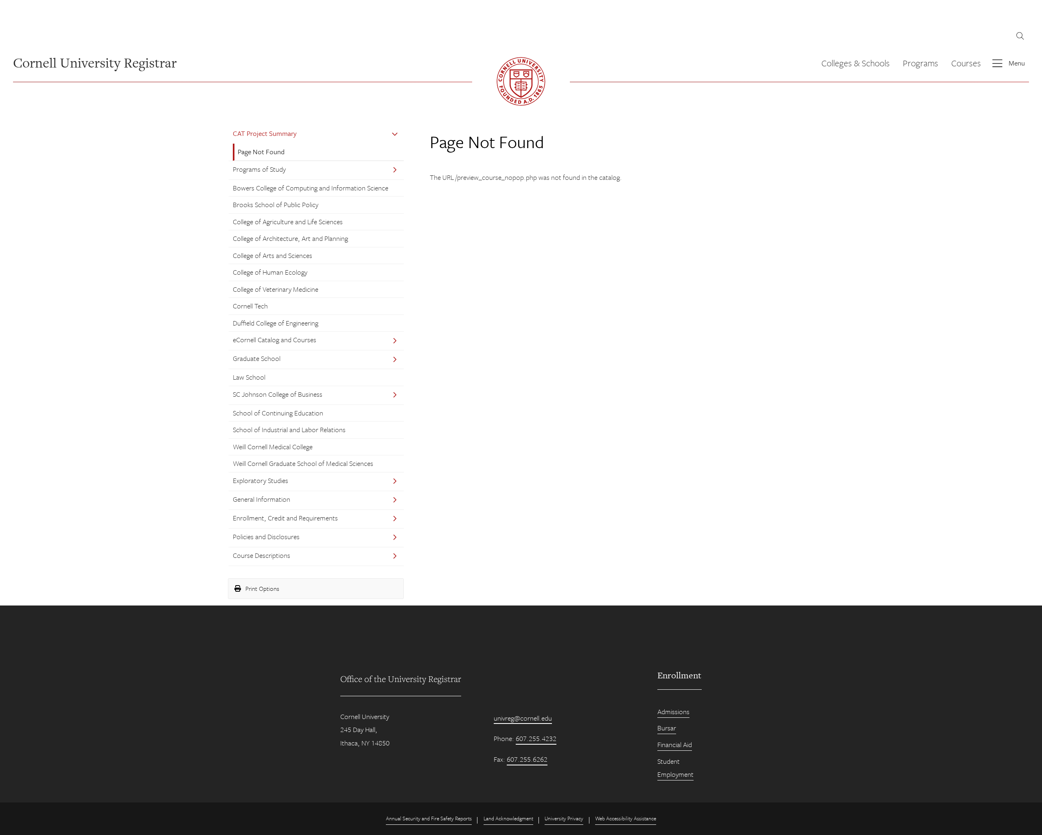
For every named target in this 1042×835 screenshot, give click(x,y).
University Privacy (564, 818)
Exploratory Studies (260, 480)
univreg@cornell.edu (523, 718)
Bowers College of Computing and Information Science (310, 188)
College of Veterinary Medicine (275, 289)
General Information (261, 499)
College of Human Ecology (270, 272)
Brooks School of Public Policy (275, 204)
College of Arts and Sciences (272, 255)
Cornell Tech (250, 306)
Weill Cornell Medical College (273, 447)
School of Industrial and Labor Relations (289, 429)
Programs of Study (259, 169)
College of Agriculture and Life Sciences (288, 221)
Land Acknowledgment (508, 818)
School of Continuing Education (278, 413)
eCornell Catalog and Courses (274, 339)
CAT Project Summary (265, 133)
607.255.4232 (536, 738)
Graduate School (256, 358)
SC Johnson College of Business (277, 394)
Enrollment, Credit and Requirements (285, 518)
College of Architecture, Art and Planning (290, 238)
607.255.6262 (527, 759)
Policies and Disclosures (266, 536)
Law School (249, 377)
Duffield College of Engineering (275, 323)
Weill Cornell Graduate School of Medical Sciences (303, 463)
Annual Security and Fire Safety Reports (429, 818)
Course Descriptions (261, 555)
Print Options (261, 588)
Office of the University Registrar (400, 678)
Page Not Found (261, 151)
